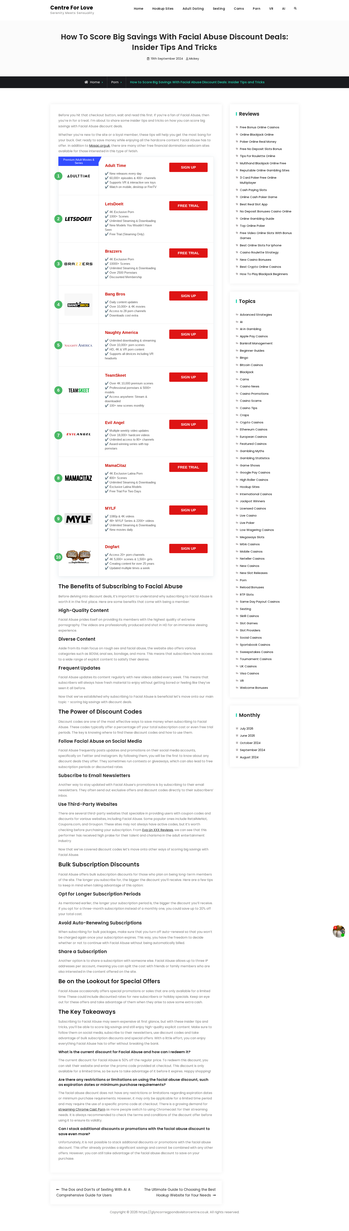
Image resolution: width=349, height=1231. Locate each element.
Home (138, 8)
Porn (256, 8)
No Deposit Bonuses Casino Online (265, 211)
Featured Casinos (253, 444)
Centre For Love (71, 7)
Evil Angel (114, 422)
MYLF (110, 508)
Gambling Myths (252, 451)
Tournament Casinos (256, 659)
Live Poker (247, 523)
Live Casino (248, 515)
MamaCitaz (115, 465)
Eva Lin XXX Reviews (157, 830)
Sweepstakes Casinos (256, 652)
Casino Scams (251, 401)
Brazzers (113, 251)
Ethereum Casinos (253, 429)
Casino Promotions (254, 393)
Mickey (194, 58)
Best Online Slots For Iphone (261, 245)
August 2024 (249, 757)
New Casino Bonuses (255, 259)
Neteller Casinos (252, 558)
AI (283, 8)
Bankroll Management (256, 343)
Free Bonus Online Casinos (259, 127)
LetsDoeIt (114, 204)
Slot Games (249, 623)
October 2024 (250, 743)
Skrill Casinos (249, 616)
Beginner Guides (252, 350)
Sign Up (188, 167)
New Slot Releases (254, 573)
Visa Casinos (249, 673)
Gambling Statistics (255, 458)
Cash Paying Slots (253, 190)
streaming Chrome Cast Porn (81, 1109)
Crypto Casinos (251, 422)
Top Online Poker (252, 226)
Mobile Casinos (251, 551)
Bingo (244, 357)
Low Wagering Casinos (257, 530)
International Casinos (256, 494)
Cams (239, 8)
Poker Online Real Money (258, 141)
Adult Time (115, 165)
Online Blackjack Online (257, 134)
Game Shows (250, 465)
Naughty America (121, 332)
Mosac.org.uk (99, 145)
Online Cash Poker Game (258, 197)
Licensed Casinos (253, 508)
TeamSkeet (115, 375)
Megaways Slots (252, 537)
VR (271, 8)
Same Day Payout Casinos (260, 601)
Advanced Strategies (256, 314)
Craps (244, 415)
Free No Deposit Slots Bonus (261, 149)
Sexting (219, 8)
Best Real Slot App (254, 204)
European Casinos (253, 437)
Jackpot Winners (252, 501)
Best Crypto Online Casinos (260, 267)
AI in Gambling (250, 329)
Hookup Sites (163, 8)
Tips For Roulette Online (257, 156)
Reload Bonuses (252, 587)
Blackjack (246, 372)
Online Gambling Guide (257, 218)
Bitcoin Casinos (251, 365)
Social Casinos (251, 637)
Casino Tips (248, 408)
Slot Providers (250, 630)
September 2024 (252, 750)
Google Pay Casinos (255, 472)
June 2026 (247, 735)
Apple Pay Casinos (254, 336)
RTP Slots (247, 594)
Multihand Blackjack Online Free (263, 163)
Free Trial (188, 206)
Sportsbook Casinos (255, 644)
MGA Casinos (250, 544)
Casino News (249, 386)
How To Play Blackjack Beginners (264, 274)
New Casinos (249, 566)
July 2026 (246, 728)
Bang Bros (115, 294)
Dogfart (112, 546)
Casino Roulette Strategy (259, 252)
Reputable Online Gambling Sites (264, 170)
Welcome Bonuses (254, 688)
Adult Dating (193, 8)
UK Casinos (248, 666)
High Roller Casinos (254, 480)
